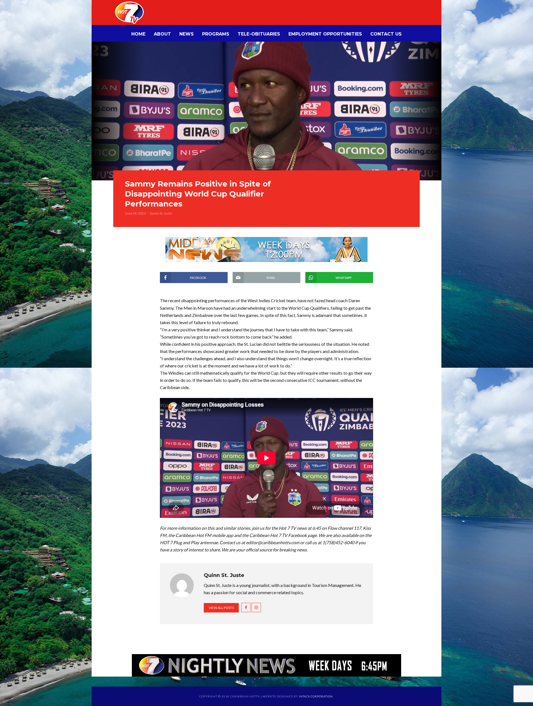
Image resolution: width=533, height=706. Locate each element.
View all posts (221, 608)
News (186, 34)
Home (138, 34)
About (162, 34)
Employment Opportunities (325, 34)
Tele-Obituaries (259, 34)
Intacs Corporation (316, 696)
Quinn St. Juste (161, 213)
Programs (215, 34)
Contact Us (386, 34)
